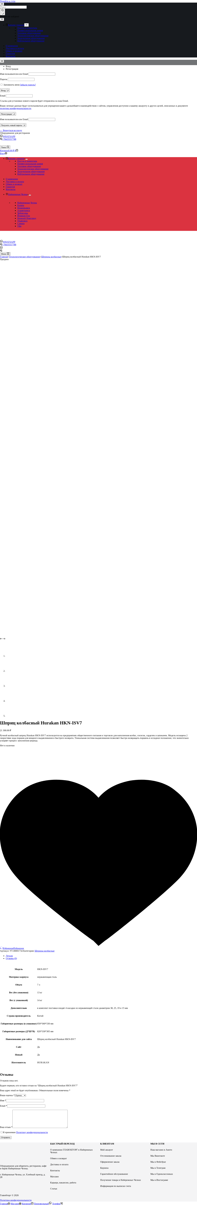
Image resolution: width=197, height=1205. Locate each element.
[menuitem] (26, 25)
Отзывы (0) (11, 958)
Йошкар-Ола (23, 215)
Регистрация (12, 69)
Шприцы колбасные (45, 951)
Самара (21, 223)
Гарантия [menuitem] (10, 53)
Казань (20, 205)
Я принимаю (25, 1132)
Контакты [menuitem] (10, 56)
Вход (8, 66)
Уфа (19, 226)
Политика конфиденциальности (16, 1200)
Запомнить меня (11, 85)
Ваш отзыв (6, 1127)
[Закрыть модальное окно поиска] (2, 4)
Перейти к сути (7, 1)
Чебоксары (22, 213)
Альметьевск (23, 210)
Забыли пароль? (28, 85)
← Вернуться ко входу (11, 130)
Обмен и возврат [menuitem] (14, 51)
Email (2, 95)
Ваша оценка (7, 1095)
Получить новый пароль (12, 125)
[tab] (101, 956)
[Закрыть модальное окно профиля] (2, 61)
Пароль (3, 79)
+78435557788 (9, 139)
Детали (9, 956)
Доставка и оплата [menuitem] (15, 48)
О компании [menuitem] (12, 46)
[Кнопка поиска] (2, 12)
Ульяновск (22, 221)
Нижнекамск (23, 208)
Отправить (5, 1137)
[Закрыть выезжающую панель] (2, 19)
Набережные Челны (27, 202)
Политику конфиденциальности (32, 1132)
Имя (3, 1100)
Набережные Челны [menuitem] (18, 194)
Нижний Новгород (26, 218)
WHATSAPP (9, 136)
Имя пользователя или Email (14, 74)
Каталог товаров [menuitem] (16, 25)
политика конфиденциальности (15, 108)
